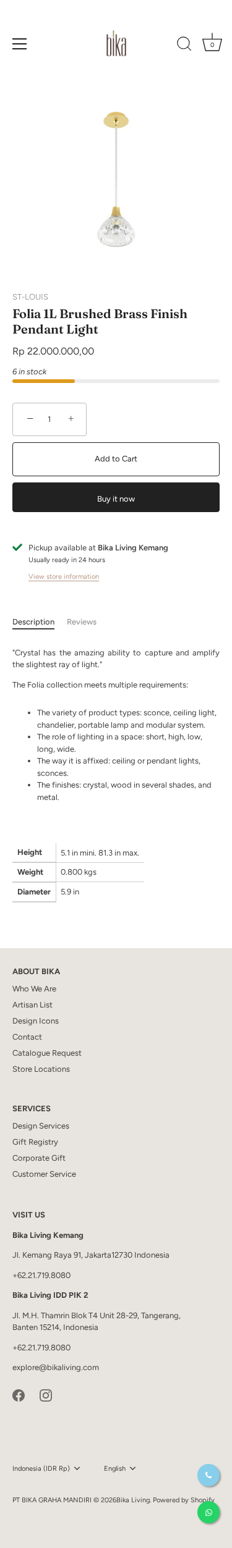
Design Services (40, 1125)
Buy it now (116, 498)
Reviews (82, 621)
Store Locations (41, 1069)
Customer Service (44, 1174)
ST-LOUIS (30, 296)
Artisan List (32, 1004)
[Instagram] (46, 1394)
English (115, 1469)
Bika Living (133, 1500)
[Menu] (19, 43)
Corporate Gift (39, 1158)
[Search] (184, 45)
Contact (27, 1036)
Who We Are (34, 988)
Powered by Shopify (184, 1500)
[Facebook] (18, 1394)
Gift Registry (35, 1141)
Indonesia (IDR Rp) (41, 1469)
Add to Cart (116, 458)
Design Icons (35, 1020)
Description (33, 621)
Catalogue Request (47, 1053)
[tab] (39, 622)
